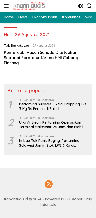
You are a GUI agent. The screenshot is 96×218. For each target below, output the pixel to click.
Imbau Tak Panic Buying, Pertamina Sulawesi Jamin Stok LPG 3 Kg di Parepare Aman (49, 142)
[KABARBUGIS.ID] (28, 6)
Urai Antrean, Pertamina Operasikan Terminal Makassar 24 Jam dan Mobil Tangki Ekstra (51, 124)
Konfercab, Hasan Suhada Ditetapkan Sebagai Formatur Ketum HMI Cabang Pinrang (41, 58)
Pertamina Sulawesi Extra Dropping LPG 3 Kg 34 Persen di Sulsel (53, 106)
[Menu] (7, 6)
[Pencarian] (89, 6)
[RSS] (49, 184)
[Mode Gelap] (81, 6)
